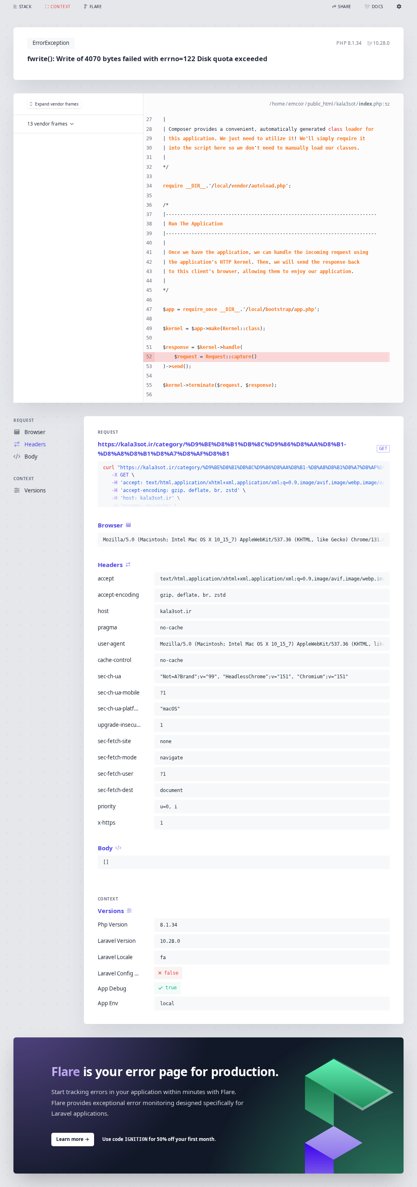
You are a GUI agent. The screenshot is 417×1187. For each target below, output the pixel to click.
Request (23, 420)
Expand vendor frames (57, 104)
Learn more (72, 1139)
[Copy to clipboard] (382, 468)
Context (23, 478)
